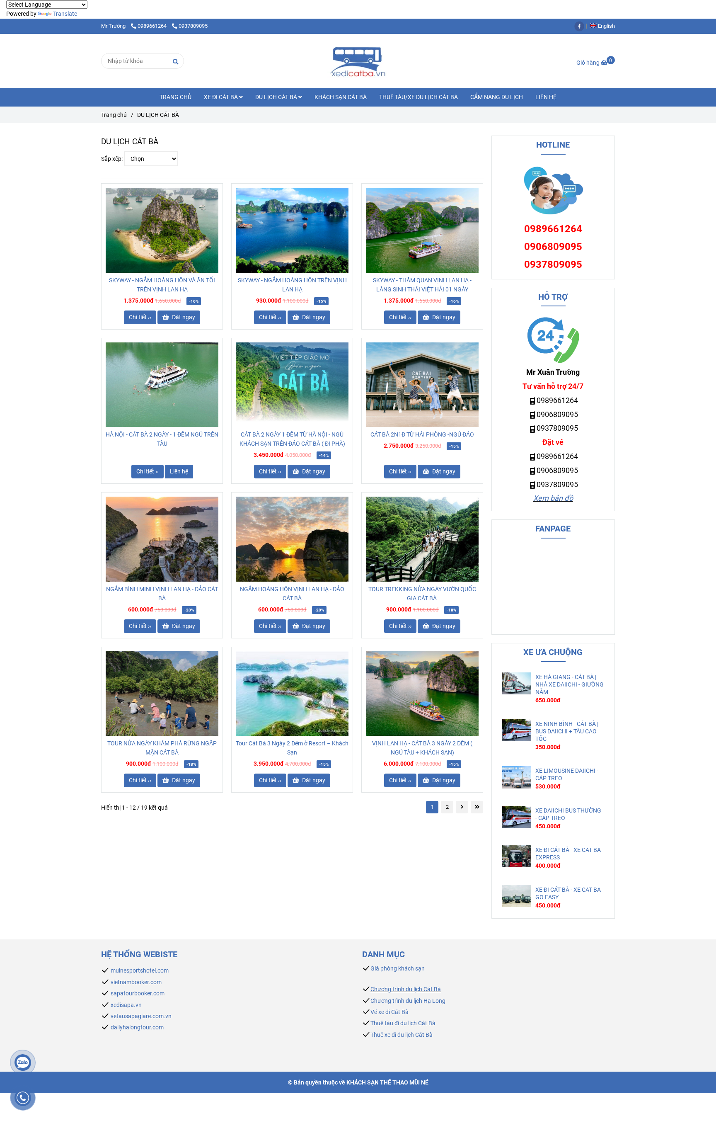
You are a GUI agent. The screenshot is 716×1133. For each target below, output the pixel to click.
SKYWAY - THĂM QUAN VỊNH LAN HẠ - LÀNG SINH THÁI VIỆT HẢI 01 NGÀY (422, 285)
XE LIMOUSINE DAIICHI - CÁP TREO (566, 774)
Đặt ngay (183, 317)
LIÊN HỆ (545, 97)
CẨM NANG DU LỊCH (496, 97)
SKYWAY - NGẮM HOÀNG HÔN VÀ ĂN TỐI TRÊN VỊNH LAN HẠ (162, 285)
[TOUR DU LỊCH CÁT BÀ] (162, 230)
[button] (604, 26)
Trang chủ (114, 115)
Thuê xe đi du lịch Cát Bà (401, 1034)
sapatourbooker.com (136, 993)
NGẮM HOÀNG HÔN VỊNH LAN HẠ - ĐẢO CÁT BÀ (292, 594)
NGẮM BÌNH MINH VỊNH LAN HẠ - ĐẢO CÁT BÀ (162, 594)
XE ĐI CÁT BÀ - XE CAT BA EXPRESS (568, 854)
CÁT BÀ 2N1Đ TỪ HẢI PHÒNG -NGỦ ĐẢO (422, 434)
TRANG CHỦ (175, 97)
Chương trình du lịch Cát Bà (405, 989)
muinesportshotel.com (140, 970)
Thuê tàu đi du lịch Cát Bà (402, 1023)
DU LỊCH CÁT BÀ (276, 97)
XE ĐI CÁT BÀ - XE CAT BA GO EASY (568, 893)
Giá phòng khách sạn (397, 968)
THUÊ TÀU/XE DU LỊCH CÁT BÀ (418, 97)
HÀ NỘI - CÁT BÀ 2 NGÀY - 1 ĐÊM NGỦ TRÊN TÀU (162, 439)
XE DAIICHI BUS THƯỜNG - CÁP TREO (568, 814)
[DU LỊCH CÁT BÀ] (358, 61)
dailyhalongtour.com (137, 1027)
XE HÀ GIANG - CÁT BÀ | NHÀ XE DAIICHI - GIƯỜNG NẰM (569, 684)
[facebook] (581, 26)
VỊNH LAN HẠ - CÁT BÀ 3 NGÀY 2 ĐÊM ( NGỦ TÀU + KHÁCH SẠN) (422, 748)
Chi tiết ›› (140, 317)
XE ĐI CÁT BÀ (221, 97)
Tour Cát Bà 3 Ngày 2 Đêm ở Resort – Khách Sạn (292, 748)
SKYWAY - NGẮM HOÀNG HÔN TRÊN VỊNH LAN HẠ (292, 285)
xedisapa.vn (126, 1005)
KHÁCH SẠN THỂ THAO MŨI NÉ (387, 1082)
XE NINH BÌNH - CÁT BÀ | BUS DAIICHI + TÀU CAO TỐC (566, 731)
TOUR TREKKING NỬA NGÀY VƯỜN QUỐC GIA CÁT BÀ (422, 594)
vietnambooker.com (136, 982)
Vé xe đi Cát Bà (389, 1012)
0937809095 (193, 26)
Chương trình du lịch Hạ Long (407, 1000)
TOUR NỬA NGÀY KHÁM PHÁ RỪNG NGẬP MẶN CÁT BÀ (162, 748)
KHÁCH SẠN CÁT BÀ (340, 97)
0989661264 (153, 26)
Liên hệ (179, 471)
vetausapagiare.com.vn (141, 1016)
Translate (65, 13)
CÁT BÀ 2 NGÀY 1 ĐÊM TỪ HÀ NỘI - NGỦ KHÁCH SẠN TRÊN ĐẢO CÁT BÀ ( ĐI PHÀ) (292, 439)
